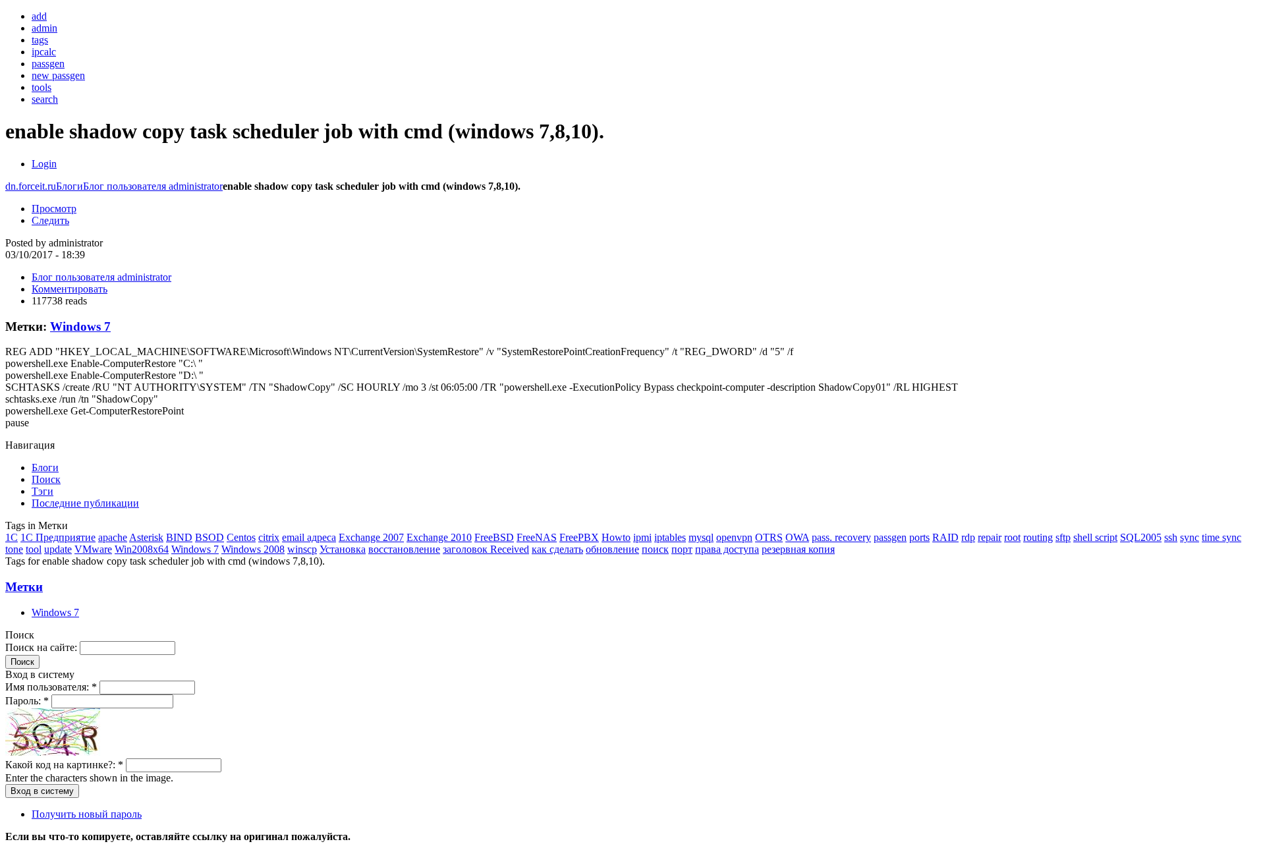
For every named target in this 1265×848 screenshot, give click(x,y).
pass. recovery (841, 537)
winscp (302, 549)
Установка (343, 549)
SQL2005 (1141, 537)
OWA (797, 537)
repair (989, 537)
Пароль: (27, 700)
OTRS (769, 537)
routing (1038, 537)
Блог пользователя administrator (153, 186)
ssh (1170, 537)
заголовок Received (486, 549)
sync (1189, 537)
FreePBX (579, 537)
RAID (945, 537)
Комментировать (69, 289)
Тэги (42, 491)
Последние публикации (85, 503)
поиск (655, 549)
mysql (701, 537)
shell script (1095, 537)
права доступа (727, 549)
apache (112, 537)
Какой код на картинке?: (64, 764)
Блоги (69, 186)
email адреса (309, 537)
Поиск (46, 479)
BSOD (209, 537)
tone (14, 549)
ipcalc (44, 51)
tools (41, 87)
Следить (50, 220)
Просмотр (54, 208)
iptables (670, 537)
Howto (616, 537)
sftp (1063, 537)
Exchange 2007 (371, 537)
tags (40, 39)
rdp (968, 537)
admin (44, 28)
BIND (179, 537)
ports (919, 537)
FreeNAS (537, 537)
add (39, 16)
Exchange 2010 (439, 537)
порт (681, 549)
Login (44, 163)
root (1012, 537)
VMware (93, 549)
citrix (268, 537)
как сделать (557, 549)
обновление (612, 549)
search (45, 99)
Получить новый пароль (87, 814)
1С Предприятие (58, 537)
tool (34, 549)
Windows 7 (80, 326)
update (58, 549)
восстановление (404, 549)
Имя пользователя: (51, 687)
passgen (48, 63)
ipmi (642, 537)
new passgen (58, 75)
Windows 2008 (253, 549)
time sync (1221, 537)
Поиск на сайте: (42, 647)
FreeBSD (494, 537)
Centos (241, 537)
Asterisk (146, 537)
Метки (24, 587)
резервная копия (798, 549)
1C (11, 537)
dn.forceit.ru (30, 186)
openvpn (734, 537)
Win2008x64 (142, 549)
